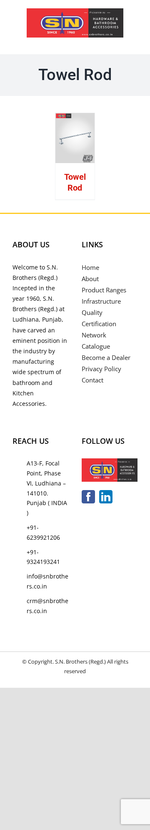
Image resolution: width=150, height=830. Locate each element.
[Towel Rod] (75, 138)
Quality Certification (99, 318)
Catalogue (96, 346)
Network (94, 335)
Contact (92, 380)
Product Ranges (104, 290)
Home (90, 267)
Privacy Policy (101, 369)
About (90, 278)
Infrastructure (101, 301)
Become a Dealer (106, 357)
